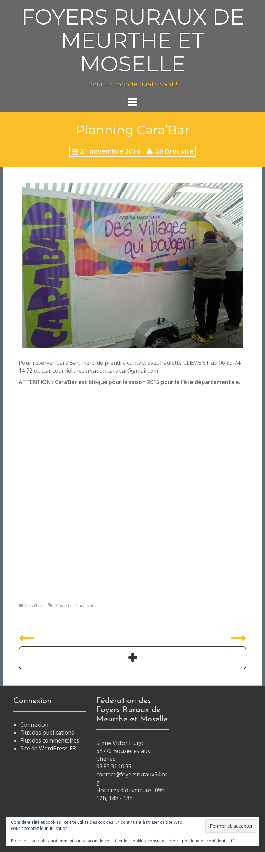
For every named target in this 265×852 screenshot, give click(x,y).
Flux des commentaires (49, 740)
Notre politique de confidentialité (202, 841)
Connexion (34, 724)
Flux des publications (47, 732)
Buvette (63, 605)
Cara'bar (33, 605)
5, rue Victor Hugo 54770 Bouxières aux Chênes (123, 751)
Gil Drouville (174, 151)
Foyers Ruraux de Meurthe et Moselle (132, 40)
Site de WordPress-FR (48, 748)
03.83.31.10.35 (113, 766)
